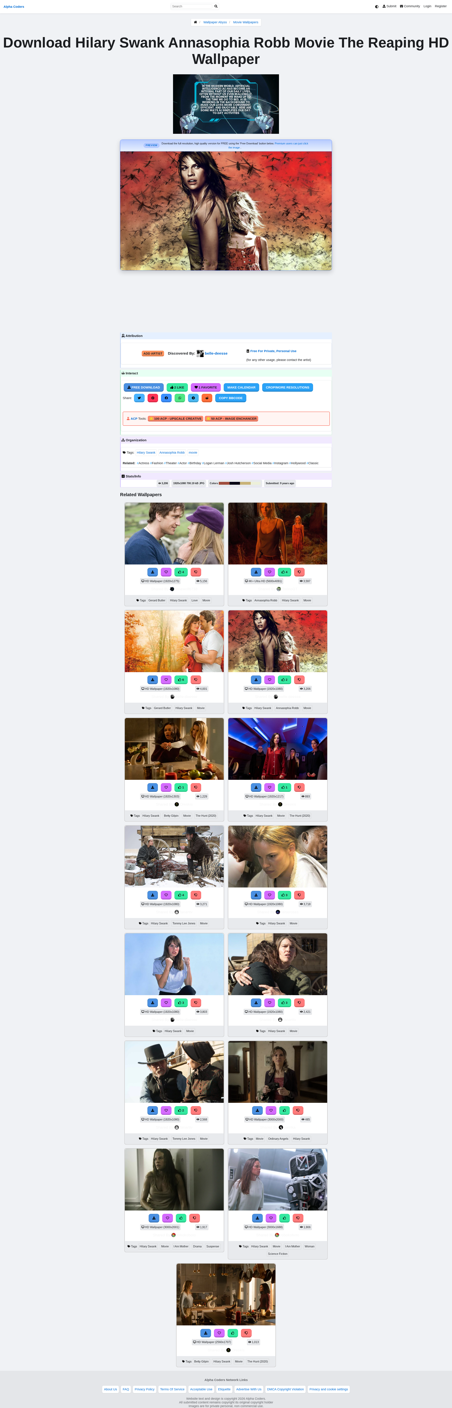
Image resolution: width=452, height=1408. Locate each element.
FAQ (126, 1389)
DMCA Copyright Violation (285, 1389)
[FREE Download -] (256, 679)
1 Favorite (207, 387)
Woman (309, 1246)
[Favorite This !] (269, 679)
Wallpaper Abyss (215, 22)
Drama (197, 1246)
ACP (134, 418)
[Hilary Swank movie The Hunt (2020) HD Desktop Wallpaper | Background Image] (277, 779)
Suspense (212, 1246)
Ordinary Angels (278, 1138)
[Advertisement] (226, 300)
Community (411, 6)
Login (427, 6)
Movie (206, 600)
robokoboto (186, 1235)
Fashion (157, 463)
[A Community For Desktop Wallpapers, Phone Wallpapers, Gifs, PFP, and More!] (195, 22)
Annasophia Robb (172, 452)
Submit (391, 6)
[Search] (216, 6)
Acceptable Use (201, 1389)
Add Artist (152, 353)
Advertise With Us (248, 1389)
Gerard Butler (156, 600)
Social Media (262, 463)
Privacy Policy (144, 1389)
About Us (110, 1389)
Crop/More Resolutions (287, 387)
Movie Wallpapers (245, 22)
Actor (183, 463)
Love (195, 600)
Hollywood (298, 463)
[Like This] (233, 1333)
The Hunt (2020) (206, 815)
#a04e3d (224, 483)
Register (441, 6)
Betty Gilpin (171, 815)
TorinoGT (290, 589)
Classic (313, 463)
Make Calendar (241, 387)
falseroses (290, 912)
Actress (143, 463)
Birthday (195, 463)
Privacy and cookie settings (329, 1389)
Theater (171, 463)
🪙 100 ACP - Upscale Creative (175, 418)
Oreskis (186, 804)
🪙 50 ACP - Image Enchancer (231, 418)
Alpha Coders (14, 6)
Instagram (280, 463)
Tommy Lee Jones (184, 923)
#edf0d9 (255, 483)
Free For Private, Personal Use (273, 351)
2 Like (178, 387)
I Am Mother (181, 1246)
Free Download (145, 387)
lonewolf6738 (186, 589)
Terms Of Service (172, 1389)
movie (193, 452)
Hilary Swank (146, 452)
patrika (290, 1127)
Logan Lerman (213, 463)
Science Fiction (277, 1253)
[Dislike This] (299, 679)
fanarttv (186, 912)
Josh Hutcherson (238, 463)
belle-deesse (216, 353)
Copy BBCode (231, 398)
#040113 (235, 483)
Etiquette (224, 1389)
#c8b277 (245, 483)
